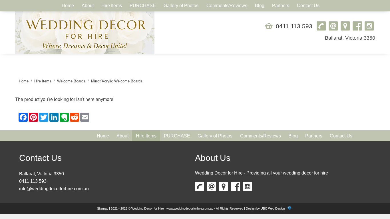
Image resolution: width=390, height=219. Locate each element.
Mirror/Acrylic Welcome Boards (116, 81)
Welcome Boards (71, 81)
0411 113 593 (294, 26)
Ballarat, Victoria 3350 (350, 38)
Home (24, 81)
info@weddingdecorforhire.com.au (54, 188)
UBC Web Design (273, 208)
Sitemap (102, 208)
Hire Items (42, 81)
